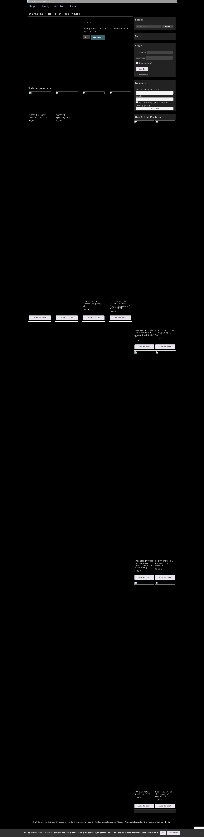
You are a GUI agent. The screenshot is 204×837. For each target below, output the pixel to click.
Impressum (81, 822)
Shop (31, 5)
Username (141, 52)
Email (139, 96)
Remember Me (145, 63)
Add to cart (98, 37)
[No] (200, 832)
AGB (90, 822)
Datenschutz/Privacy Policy (157, 822)
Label (74, 5)
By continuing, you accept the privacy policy (152, 103)
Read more (174, 833)
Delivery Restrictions (52, 5)
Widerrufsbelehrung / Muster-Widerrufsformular (119, 822)
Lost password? (141, 75)
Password (140, 58)
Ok (163, 833)
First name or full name (147, 89)
